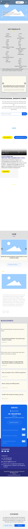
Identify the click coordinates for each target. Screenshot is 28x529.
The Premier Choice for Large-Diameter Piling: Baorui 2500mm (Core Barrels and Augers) (12, 363)
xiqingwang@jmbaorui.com (9, 461)
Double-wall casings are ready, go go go (12, 394)
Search (24, 113)
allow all (20, 525)
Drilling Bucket (21, 54)
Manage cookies (8, 525)
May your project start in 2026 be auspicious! (14, 372)
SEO (19, 475)
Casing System (8, 36)
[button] (26, 15)
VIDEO (4, 434)
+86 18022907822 (14, 414)
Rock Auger (8, 61)
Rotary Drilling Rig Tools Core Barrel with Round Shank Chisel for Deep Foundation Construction (14, 86)
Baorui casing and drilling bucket (10, 383)
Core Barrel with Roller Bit (8, 57)
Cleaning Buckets (20, 38)
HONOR (5, 439)
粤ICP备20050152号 (14, 472)
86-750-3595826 (7, 459)
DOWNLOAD (6, 428)
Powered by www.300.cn (13, 475)
